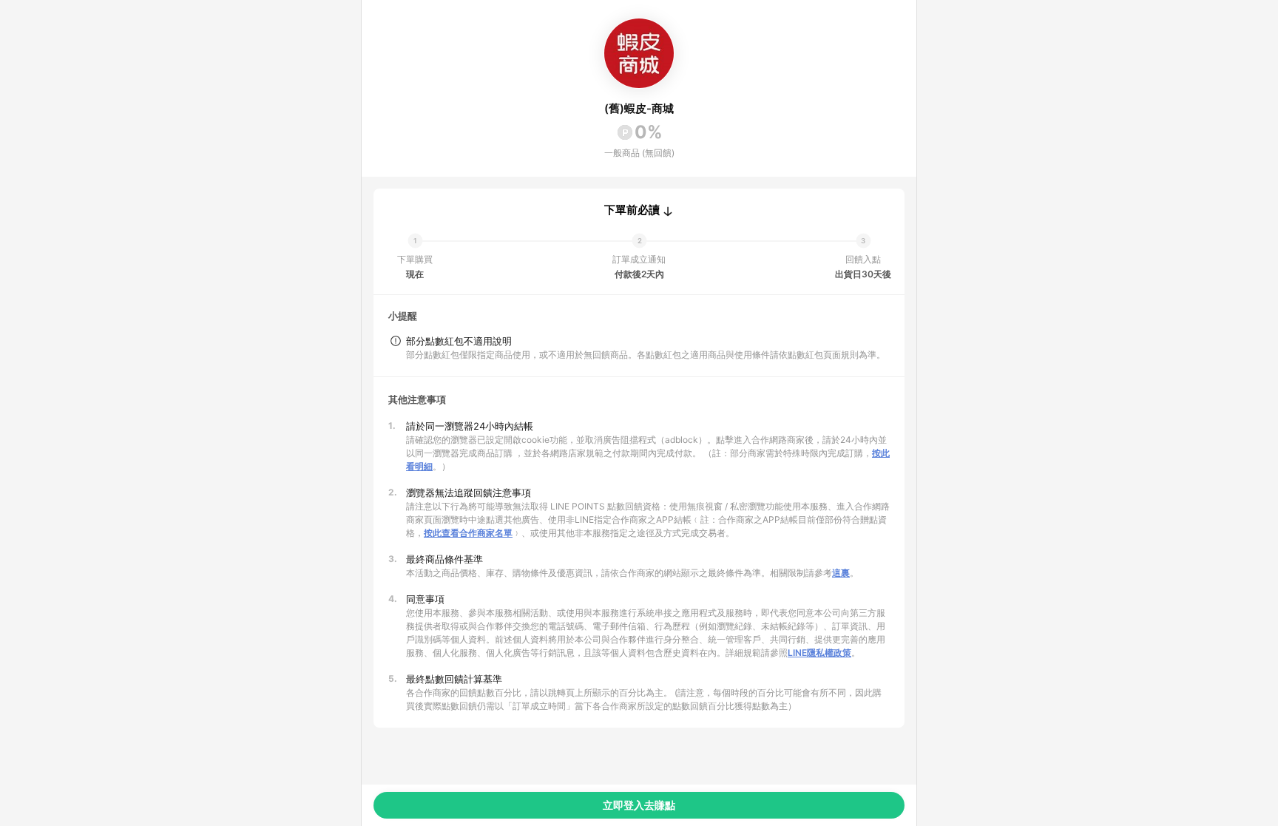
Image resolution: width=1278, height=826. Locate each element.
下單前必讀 (632, 210)
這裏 (841, 572)
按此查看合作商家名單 (468, 532)
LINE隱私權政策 (819, 652)
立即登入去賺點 (639, 805)
